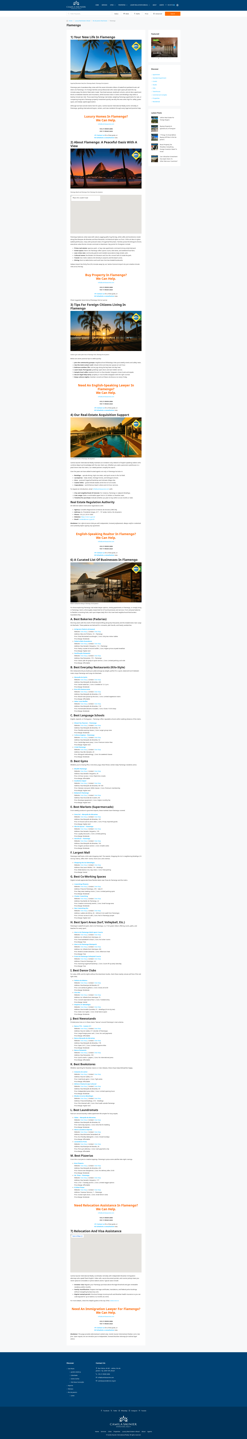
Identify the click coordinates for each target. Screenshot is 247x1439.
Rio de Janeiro (72, 1392)
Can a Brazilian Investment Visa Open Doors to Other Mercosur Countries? (168, 159)
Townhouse (156, 91)
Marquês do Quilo (80, 677)
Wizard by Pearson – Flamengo (85, 723)
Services (104, 5)
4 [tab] (168, 59)
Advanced (158, 14)
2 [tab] (162, 59)
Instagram (134, 1410)
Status (116, 14)
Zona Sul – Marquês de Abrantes (86, 814)
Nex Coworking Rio (81, 908)
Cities (112, 5)
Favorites (170, 5)
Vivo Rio (77, 992)
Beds (127, 14)
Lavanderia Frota (80, 1142)
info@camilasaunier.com (106, 124)
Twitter (115, 1410)
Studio (155, 85)
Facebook (106, 1410)
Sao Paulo (71, 1368)
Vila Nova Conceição (77, 1382)
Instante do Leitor (81, 1072)
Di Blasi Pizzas (79, 1187)
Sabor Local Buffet (81, 701)
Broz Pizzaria (78, 1163)
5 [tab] (171, 59)
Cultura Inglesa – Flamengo (84, 735)
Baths (138, 14)
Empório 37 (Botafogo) (82, 1004)
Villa (154, 88)
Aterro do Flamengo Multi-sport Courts (88, 932)
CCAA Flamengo (80, 747)
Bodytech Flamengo (81, 793)
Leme (72, 1396)
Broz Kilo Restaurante (82, 689)
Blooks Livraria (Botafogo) (83, 1096)
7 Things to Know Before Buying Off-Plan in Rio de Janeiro (168, 137)
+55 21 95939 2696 (104, 1374)
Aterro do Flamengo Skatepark (85, 944)
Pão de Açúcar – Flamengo (83, 826)
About (154, 5)
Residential (156, 102)
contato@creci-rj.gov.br (87, 519)
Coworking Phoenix (81, 884)
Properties (121, 5)
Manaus (70, 1389)
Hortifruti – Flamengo (82, 838)
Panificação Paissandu (82, 653)
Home (97, 5)
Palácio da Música (80, 980)
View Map (83, 631)
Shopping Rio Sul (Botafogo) (84, 862)
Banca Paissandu (80, 1050)
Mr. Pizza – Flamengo (81, 1175)
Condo (155, 81)
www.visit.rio (114, 1301)
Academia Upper (80, 781)
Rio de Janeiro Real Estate (100, 21)
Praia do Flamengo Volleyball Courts (87, 956)
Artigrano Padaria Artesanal (84, 629)
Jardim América (76, 1372)
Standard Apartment (159, 78)
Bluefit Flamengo (80, 769)
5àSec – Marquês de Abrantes (85, 1117)
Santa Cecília (75, 1379)
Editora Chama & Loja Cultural (85, 1084)
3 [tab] (165, 59)
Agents (161, 5)
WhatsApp (124, 1410)
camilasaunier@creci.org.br (107, 1381)
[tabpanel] (164, 47)
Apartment (156, 74)
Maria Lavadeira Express (83, 1129)
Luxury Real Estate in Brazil (139, 5)
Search (172, 14)
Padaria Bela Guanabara (83, 641)
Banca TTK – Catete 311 (82, 1026)
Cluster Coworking (81, 896)
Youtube (143, 1410)
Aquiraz (70, 1385)
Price (146, 14)
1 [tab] (160, 59)
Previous (154, 47)
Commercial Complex (160, 95)
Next (175, 47)
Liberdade (74, 1375)
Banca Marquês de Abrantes (84, 1038)
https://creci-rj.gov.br (88, 517)
